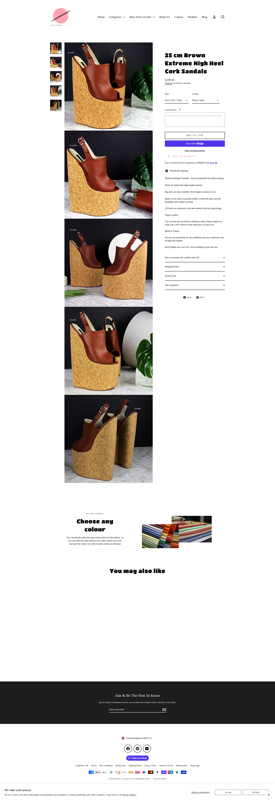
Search (94, 766)
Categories (115, 16)
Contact (178, 16)
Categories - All (81, 766)
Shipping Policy (172, 266)
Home (101, 16)
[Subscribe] (164, 709)
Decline (255, 792)
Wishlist (192, 16)
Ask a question (171, 285)
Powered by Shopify (160, 779)
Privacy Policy (150, 766)
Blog (204, 16)
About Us (164, 16)
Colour (195, 94)
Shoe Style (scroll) (140, 16)
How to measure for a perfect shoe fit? (182, 257)
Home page (195, 766)
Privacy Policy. (129, 795)
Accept (228, 792)
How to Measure (106, 766)
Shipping (168, 83)
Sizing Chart (170, 276)
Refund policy (181, 766)
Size (167, 94)
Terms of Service (166, 766)
